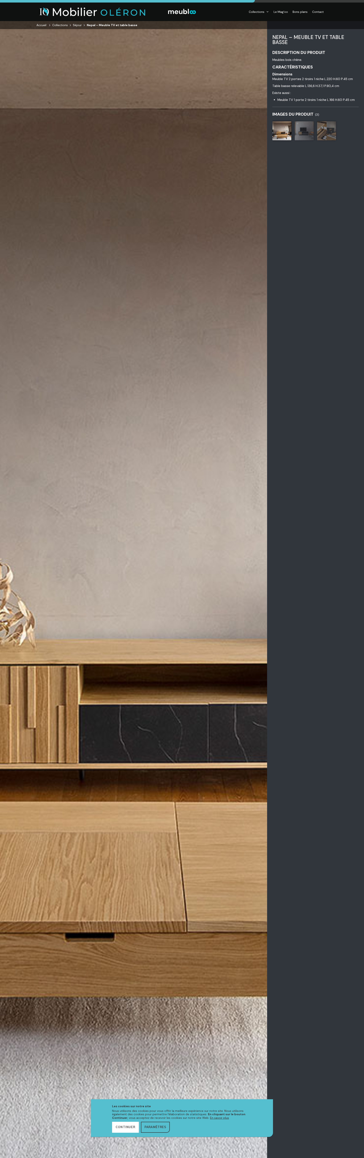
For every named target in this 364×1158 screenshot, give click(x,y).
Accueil (41, 25)
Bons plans (300, 12)
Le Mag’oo (281, 12)
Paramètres (155, 1127)
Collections (256, 12)
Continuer (125, 1127)
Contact (318, 12)
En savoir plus (219, 1118)
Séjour (77, 25)
